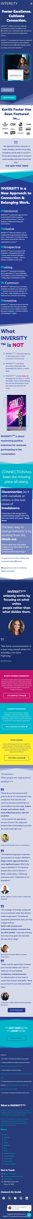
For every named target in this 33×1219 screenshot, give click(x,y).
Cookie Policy (8, 1161)
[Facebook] (4, 1198)
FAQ (5, 1140)
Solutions (7, 1137)
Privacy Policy (8, 1159)
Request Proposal (9, 1153)
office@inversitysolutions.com (13, 1176)
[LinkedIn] (27, 1198)
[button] (31, 4)
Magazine (7, 1145)
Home (6, 1135)
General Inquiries (9, 1156)
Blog (5, 1148)
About (5, 1151)
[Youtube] (15, 1198)
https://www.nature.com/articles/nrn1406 (11, 1066)
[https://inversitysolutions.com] (9, 4)
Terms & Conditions (10, 1164)
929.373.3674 (8, 1179)
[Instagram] (21, 1198)
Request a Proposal (10, 1174)
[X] (9, 1198)
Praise (6, 1143)
